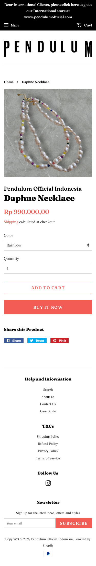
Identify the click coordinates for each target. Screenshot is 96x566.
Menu (14, 25)
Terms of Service (48, 458)
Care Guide (48, 411)
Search (48, 389)
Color (8, 235)
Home (9, 82)
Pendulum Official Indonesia (52, 539)
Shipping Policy (48, 436)
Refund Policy (48, 443)
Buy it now (48, 307)
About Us (48, 397)
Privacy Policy (48, 451)
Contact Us (48, 404)
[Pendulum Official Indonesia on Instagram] (48, 484)
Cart (87, 25)
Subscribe (74, 523)
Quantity (11, 258)
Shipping (11, 222)
